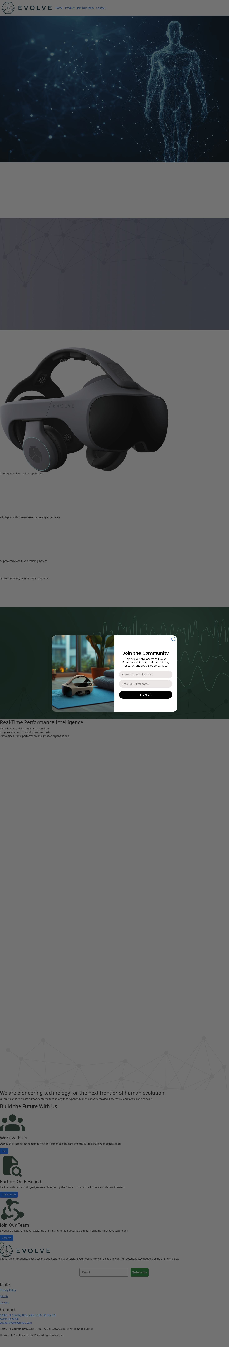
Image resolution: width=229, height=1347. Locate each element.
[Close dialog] (173, 639)
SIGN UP (146, 694)
